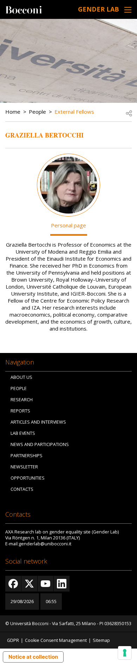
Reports (20, 411)
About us (21, 377)
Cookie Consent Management (56, 640)
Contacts (22, 489)
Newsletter (24, 467)
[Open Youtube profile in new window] (45, 584)
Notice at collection (33, 656)
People (37, 111)
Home (12, 111)
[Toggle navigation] (128, 10)
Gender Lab (98, 9)
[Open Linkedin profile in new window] (62, 584)
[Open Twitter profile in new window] (29, 584)
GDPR (13, 640)
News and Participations (40, 444)
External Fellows (74, 111)
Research (22, 400)
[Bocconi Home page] (23, 9)
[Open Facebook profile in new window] (13, 584)
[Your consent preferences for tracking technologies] (124, 652)
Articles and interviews (38, 422)
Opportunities (28, 478)
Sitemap (101, 640)
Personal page (68, 225)
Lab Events (23, 433)
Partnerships (27, 456)
